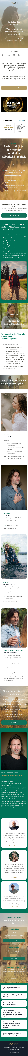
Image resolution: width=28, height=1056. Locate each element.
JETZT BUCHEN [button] (14, 940)
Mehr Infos (21, 120)
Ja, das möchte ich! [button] (14, 722)
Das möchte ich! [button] (14, 215)
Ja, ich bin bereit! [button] (14, 88)
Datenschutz (7, 1047)
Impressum (15, 1047)
